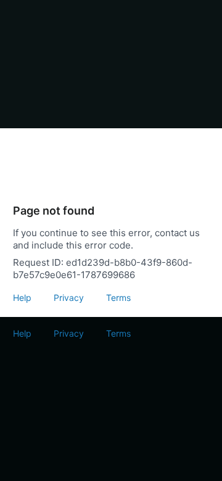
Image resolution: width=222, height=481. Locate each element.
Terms (118, 297)
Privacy (69, 297)
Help (22, 297)
